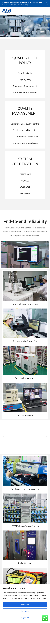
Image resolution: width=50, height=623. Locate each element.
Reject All (25, 618)
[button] (3, 436)
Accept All (25, 604)
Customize (25, 611)
